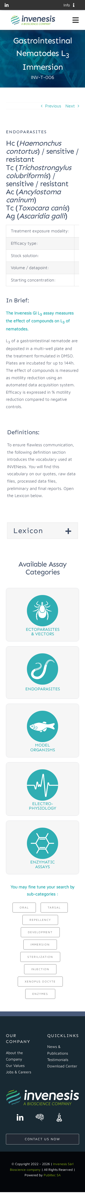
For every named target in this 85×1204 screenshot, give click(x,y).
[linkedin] (6, 5)
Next (70, 105)
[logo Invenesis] (33, 17)
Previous (53, 105)
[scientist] (39, 1114)
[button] (42, 531)
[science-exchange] (59, 1114)
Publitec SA (52, 1175)
